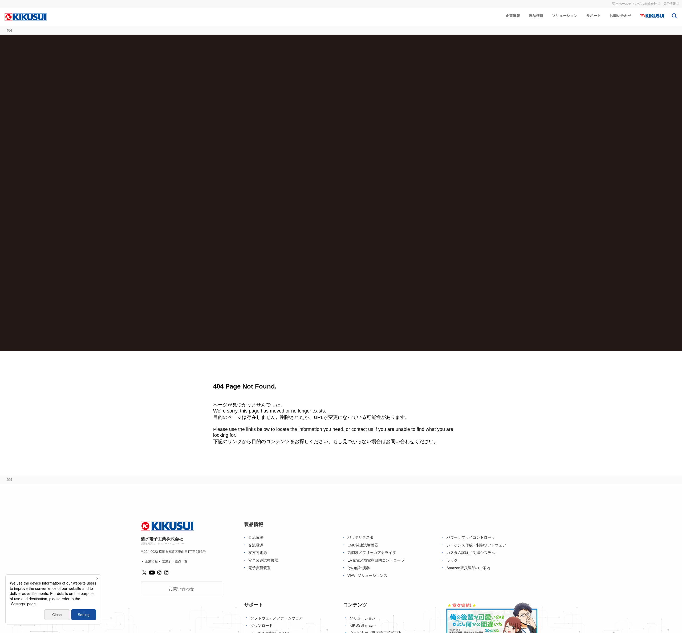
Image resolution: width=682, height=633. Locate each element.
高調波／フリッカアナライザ (371, 553)
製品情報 (536, 16)
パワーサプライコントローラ (470, 538)
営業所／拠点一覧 (175, 561)
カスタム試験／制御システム (470, 553)
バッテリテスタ (360, 538)
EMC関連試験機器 (362, 545)
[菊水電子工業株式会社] (25, 17)
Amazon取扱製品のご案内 (468, 568)
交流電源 (255, 545)
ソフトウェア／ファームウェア (276, 618)
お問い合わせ (621, 16)
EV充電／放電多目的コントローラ (375, 560)
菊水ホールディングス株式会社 (634, 4)
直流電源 (255, 538)
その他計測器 (358, 568)
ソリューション (565, 16)
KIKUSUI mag (361, 625)
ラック (452, 560)
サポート (593, 16)
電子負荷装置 (259, 568)
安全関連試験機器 (263, 560)
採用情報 (669, 4)
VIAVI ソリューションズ (367, 576)
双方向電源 (257, 553)
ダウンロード (261, 626)
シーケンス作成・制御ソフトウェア (476, 545)
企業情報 (513, 16)
